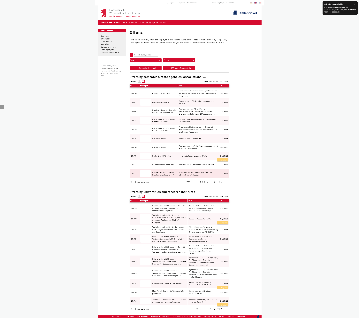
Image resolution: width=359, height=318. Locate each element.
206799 (134, 120)
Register (181, 3)
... (106, 76)
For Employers (107, 49)
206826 (134, 249)
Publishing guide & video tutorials (187, 316)
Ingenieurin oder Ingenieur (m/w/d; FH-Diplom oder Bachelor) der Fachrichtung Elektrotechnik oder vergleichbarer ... (203, 273)
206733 (134, 164)
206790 (134, 129)
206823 (134, 273)
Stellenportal (107, 30)
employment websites (160, 316)
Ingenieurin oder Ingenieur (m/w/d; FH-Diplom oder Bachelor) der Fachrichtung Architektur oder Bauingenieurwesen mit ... (203, 261)
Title (180, 85)
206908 (134, 93)
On (221, 85)
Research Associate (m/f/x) (200, 219)
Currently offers (108, 69)
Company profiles (109, 47)
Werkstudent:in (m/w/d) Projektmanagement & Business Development (198, 147)
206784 (134, 292)
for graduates (107, 73)
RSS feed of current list (181, 68)
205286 (134, 229)
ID (131, 85)
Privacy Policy (210, 316)
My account (192, 3)
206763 (134, 147)
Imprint (231, 316)
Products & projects (149, 22)
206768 (134, 301)
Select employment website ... (223, 3)
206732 (134, 173)
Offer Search (106, 41)
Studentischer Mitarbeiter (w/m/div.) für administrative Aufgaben (195, 173)
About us (133, 22)
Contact (163, 22)
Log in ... (172, 3)
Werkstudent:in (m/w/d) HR (190, 138)
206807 (134, 111)
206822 (134, 102)
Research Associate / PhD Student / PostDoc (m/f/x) (203, 300)
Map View (105, 44)
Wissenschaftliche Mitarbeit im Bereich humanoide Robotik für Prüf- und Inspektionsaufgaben (202, 208)
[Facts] (139, 81)
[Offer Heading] (143, 81)
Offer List (105, 38)
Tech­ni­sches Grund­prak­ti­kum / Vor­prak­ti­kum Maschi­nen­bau (197, 120)
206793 (134, 283)
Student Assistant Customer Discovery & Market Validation (201, 283)
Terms (221, 316)
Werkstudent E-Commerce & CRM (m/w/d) (196, 164)
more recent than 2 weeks (110, 70)
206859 (134, 219)
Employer (144, 85)
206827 (134, 239)
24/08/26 (224, 156)
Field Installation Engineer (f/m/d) (193, 156)
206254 (134, 208)
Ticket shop (129, 316)
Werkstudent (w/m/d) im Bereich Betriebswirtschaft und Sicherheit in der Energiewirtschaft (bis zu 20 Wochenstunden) (197, 111)
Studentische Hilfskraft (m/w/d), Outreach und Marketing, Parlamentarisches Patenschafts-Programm (198, 93)
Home (124, 22)
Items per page (142, 182)
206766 (134, 138)
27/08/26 (224, 219)
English (223, 160)
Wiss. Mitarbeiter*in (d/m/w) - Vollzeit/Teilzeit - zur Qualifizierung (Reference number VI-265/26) (203, 229)
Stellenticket (142, 316)
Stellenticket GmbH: (110, 22)
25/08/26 (224, 283)
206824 (134, 261)
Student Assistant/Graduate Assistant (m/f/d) (200, 292)
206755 (134, 156)
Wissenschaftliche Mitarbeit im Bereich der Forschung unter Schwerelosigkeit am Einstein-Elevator (201, 249)
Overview (105, 36)
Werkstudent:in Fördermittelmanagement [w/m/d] (196, 102)
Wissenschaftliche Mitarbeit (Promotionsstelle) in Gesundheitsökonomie (200, 238)
